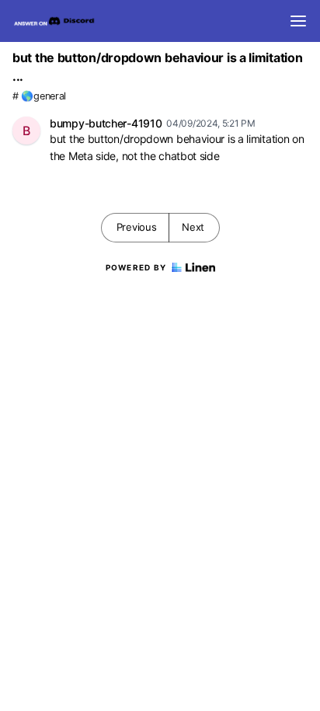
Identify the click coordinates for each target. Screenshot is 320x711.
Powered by (136, 267)
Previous (137, 227)
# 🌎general (39, 96)
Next (193, 227)
